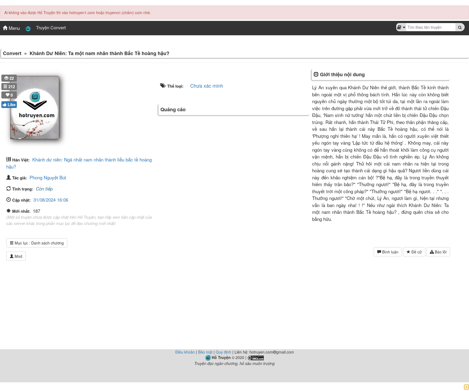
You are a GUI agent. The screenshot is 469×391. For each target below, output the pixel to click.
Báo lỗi (440, 252)
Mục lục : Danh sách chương (39, 243)
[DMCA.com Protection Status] (256, 357)
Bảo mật (205, 352)
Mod (18, 256)
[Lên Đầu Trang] (466, 386)
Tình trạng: (22, 189)
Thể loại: (174, 86)
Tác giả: (19, 178)
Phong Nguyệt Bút (48, 177)
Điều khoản (185, 352)
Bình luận (389, 252)
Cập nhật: (21, 200)
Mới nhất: (21, 211)
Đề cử (416, 252)
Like (11, 104)
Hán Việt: (21, 160)
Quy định (223, 352)
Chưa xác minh (206, 85)
